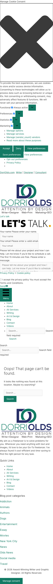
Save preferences (12, 154)
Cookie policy (23, 273)
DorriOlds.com (7, 172)
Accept (6, 148)
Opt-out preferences (17, 159)
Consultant (40, 172)
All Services (13, 309)
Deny (18, 148)
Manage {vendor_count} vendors (23, 137)
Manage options (15, 130)
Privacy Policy (14, 162)
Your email (5, 241)
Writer (19, 172)
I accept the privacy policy (16, 279)
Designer (28, 172)
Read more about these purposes (24, 140)
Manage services (15, 134)
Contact (11, 323)
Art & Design (13, 316)
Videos (10, 326)
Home (10, 303)
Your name (5, 231)
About (10, 306)
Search (3, 345)
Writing (10, 313)
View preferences (36, 148)
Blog (9, 319)
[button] (26, 42)
